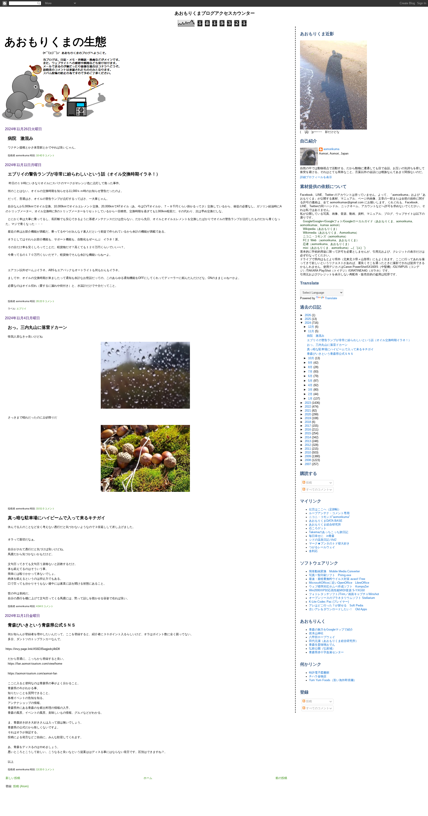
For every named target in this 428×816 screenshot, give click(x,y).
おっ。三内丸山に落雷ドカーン (37, 327)
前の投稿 (281, 778)
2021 (308, 410)
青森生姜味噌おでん (322, 644)
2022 (308, 406)
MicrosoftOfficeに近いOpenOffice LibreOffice (339, 582)
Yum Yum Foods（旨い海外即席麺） (332, 680)
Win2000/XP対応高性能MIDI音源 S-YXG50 (337, 590)
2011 (308, 448)
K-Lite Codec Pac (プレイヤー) (329, 601)
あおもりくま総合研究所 (325, 524)
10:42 (39, 155)
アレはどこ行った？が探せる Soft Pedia (336, 605)
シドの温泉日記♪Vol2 (322, 539)
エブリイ (21, 308)
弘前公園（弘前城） (322, 648)
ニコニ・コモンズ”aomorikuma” (329, 517)
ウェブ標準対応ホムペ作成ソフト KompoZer (339, 586)
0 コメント (49, 155)
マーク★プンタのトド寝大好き (329, 543)
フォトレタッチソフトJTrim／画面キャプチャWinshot (344, 594)
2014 (308, 437)
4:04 (38, 606)
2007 (308, 464)
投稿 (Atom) (21, 786)
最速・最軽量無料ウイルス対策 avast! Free (337, 579)
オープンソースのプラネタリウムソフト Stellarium (342, 598)
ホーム (148, 778)
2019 (308, 418)
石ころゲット (317, 528)
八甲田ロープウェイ (322, 637)
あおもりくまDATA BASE (325, 520)
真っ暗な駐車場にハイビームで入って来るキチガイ (56, 517)
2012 (308, 445)
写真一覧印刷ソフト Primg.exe (330, 575)
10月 (311, 358)
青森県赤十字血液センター (326, 652)
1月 (310, 398)
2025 (308, 319)
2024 (308, 322)
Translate (331, 298)
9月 (310, 362)
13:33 (39, 769)
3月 (310, 389)
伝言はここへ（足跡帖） (325, 509)
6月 (310, 376)
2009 (308, 456)
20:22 (39, 301)
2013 (308, 441)
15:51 (39, 508)
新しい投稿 (13, 778)
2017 (308, 425)
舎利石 (313, 551)
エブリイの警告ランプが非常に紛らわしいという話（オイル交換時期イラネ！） (84, 174)
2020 (308, 414)
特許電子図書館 (319, 672)
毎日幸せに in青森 (321, 536)
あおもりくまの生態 (55, 41)
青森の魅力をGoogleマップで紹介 (331, 629)
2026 (308, 315)
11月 (311, 331)
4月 (310, 385)
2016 (308, 429)
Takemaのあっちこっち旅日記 (328, 532)
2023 (308, 402)
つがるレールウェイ (322, 547)
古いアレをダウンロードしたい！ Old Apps (338, 609)
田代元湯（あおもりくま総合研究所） (333, 641)
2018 (308, 422)
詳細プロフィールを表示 (316, 177)
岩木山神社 (316, 633)
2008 (308, 460)
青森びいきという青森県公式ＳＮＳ (42, 625)
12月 (311, 326)
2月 (310, 394)
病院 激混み (20, 138)
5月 (310, 380)
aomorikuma (331, 149)
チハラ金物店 (317, 676)
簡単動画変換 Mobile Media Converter (334, 571)
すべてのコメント (317, 489)
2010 (308, 452)
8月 (310, 367)
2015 (308, 433)
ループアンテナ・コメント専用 (329, 513)
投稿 (308, 482)
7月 (310, 371)
